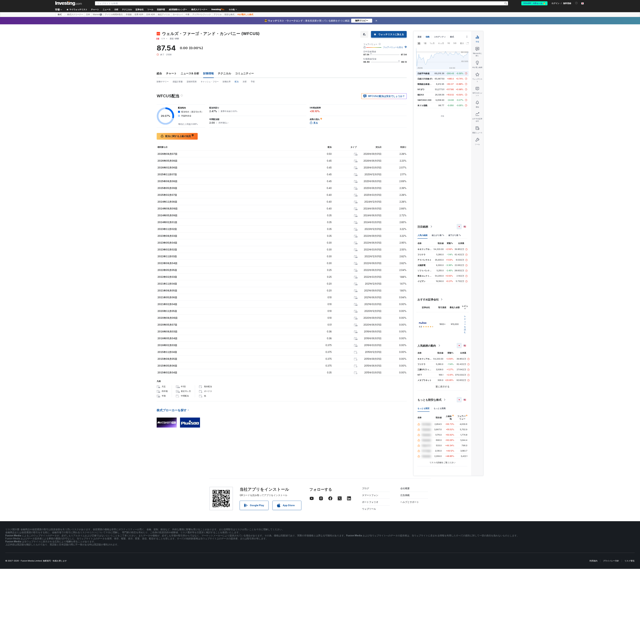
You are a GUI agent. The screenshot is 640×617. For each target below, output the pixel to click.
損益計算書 (178, 81)
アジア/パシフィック (201, 14)
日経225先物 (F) (425, 78)
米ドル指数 (423, 105)
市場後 (129, 14)
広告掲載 (405, 495)
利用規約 (594, 561)
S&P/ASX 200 (424, 100)
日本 (88, 14)
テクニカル (224, 73)
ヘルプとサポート (409, 502)
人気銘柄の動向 (427, 345)
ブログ (365, 488)
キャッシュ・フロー (210, 81)
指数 (428, 36)
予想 (253, 81)
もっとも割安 (424, 408)
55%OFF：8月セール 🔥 (534, 3)
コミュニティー (244, 73)
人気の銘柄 (423, 235)
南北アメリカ (164, 14)
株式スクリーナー (199, 9)
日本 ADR (150, 14)
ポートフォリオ (370, 502)
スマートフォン (370, 495)
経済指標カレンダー (178, 9)
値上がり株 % (438, 235)
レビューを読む (465, 324)
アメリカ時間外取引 (114, 14)
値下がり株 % (454, 235)
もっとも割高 (440, 408)
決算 (245, 81)
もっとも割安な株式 (430, 399)
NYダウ (421, 89)
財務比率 (227, 81)
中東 (188, 14)
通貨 (420, 36)
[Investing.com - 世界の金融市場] (68, 3)
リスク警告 (629, 561)
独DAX (421, 94)
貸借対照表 (192, 81)
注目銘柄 (423, 226)
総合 (159, 73)
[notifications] (576, 3)
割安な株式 (229, 14)
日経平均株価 (424, 73)
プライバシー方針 (611, 561)
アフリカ (218, 14)
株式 (60, 14)
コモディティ (440, 36)
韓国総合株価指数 (426, 84)
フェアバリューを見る (393, 47)
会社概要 (405, 488)
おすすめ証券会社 (428, 299)
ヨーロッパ (178, 14)
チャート (171, 73)
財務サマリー (163, 81)
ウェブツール (369, 508)
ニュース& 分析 (190, 73)
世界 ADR (138, 14)
